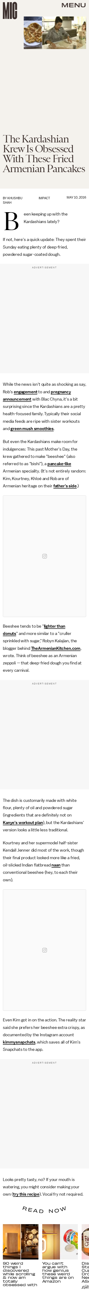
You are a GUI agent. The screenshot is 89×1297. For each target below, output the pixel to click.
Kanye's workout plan (23, 822)
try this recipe (26, 1194)
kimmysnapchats (19, 1042)
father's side (65, 486)
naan (56, 865)
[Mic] (10, 10)
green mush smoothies (32, 429)
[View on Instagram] (44, 556)
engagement (25, 392)
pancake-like (59, 464)
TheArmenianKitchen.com (55, 648)
